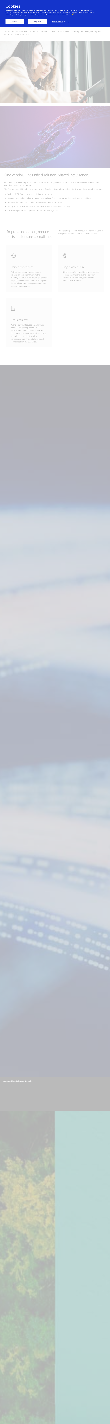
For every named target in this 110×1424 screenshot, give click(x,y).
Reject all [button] (37, 21)
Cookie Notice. (66, 15)
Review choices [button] (57, 21)
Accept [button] (14, 21)
